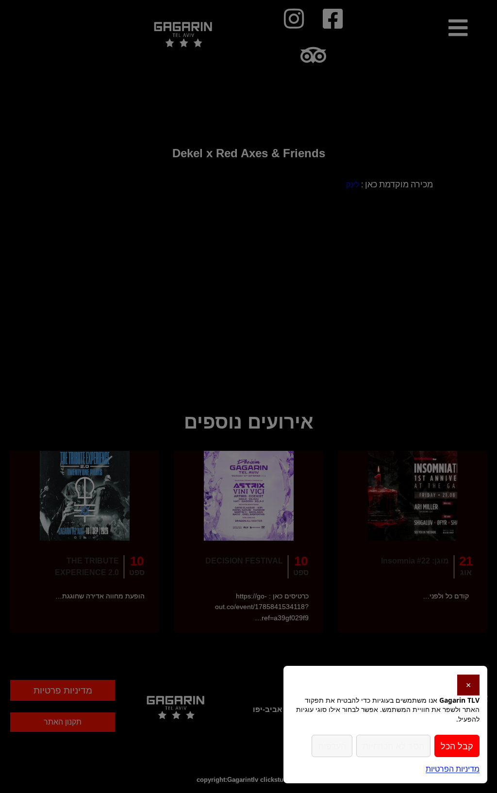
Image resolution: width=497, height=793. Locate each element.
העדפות (332, 746)
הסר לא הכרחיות (393, 746)
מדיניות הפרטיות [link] (453, 768)
